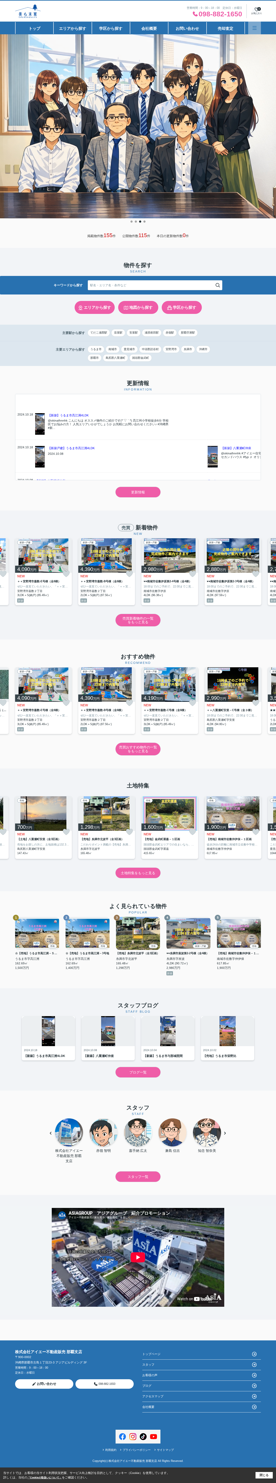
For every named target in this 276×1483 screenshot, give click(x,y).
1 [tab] (131, 221)
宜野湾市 (171, 349)
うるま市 (96, 349)
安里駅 (133, 332)
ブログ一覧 (138, 1072)
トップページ (151, 1354)
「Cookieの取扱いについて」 (44, 1477)
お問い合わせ (187, 28)
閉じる (264, 1475)
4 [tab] (144, 221)
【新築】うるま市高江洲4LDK (68, 415)
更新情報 (138, 492)
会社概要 (149, 28)
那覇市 (94, 357)
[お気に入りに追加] (66, 574)
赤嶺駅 (170, 332)
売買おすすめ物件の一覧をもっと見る (138, 749)
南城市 (112, 349)
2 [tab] (136, 221)
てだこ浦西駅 (98, 332)
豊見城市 (129, 349)
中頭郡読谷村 (150, 349)
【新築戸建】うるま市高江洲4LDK (71, 448)
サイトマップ (165, 1450)
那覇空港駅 (188, 332)
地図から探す (141, 307)
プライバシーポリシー (137, 1450)
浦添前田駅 (152, 332)
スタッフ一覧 (138, 1177)
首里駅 (118, 332)
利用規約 (110, 1450)
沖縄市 (203, 349)
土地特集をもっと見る (138, 873)
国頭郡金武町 (140, 357)
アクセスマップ (152, 1396)
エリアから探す (72, 28)
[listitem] (43, 571)
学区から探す (110, 28)
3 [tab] (140, 221)
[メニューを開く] (254, 28)
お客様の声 (149, 1375)
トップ (34, 28)
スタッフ (148, 1364)
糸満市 (188, 349)
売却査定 (225, 28)
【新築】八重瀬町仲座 (236, 448)
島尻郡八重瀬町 (115, 357)
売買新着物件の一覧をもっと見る (138, 620)
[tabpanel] (138, 126)
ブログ (146, 1385)
